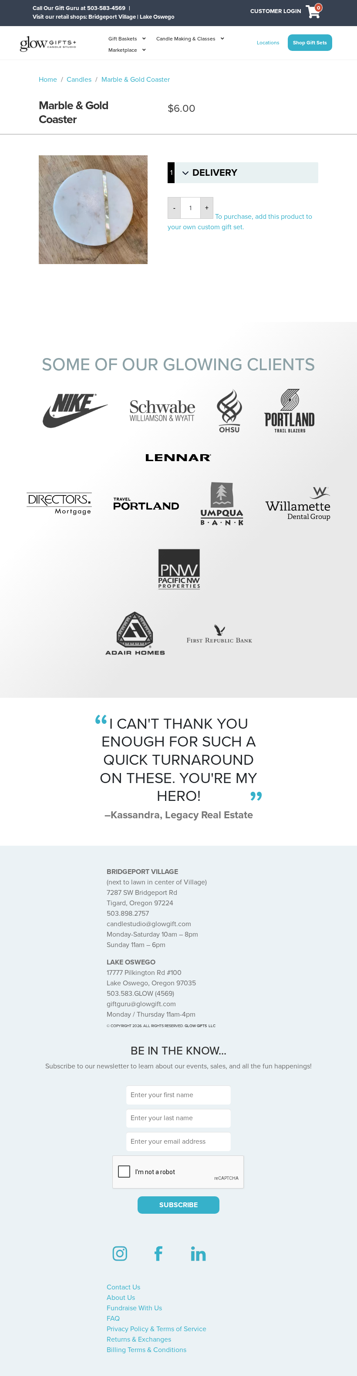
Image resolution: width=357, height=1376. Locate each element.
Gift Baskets (122, 39)
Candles (79, 79)
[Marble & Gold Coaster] (93, 209)
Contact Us (123, 1287)
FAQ (113, 1318)
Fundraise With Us (134, 1308)
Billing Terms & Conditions (146, 1350)
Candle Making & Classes (186, 39)
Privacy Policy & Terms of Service (156, 1329)
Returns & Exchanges (139, 1339)
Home (48, 79)
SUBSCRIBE (178, 1205)
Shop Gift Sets (310, 43)
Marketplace (122, 50)
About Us (121, 1297)
